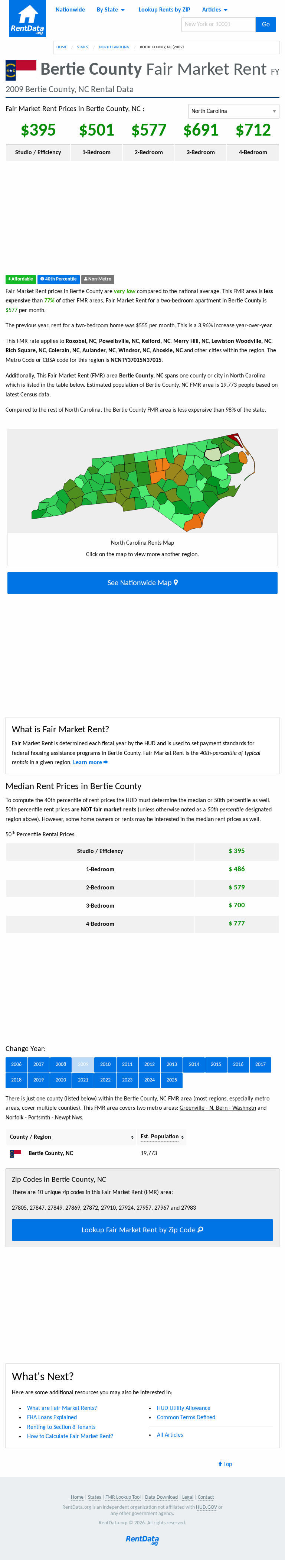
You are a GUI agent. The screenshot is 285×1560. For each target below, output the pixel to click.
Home (61, 47)
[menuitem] (70, 10)
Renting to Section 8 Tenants (61, 1427)
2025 (172, 1080)
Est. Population (160, 1137)
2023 (127, 1080)
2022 (105, 1080)
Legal (187, 1497)
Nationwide (70, 10)
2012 (149, 1064)
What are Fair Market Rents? (62, 1408)
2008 (61, 1064)
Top (227, 1464)
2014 (194, 1064)
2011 (127, 1064)
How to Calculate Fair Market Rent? (70, 1437)
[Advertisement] (142, 220)
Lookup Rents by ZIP (164, 10)
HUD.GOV (206, 1507)
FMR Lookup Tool (123, 1497)
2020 (61, 1080)
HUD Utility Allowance (183, 1408)
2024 (149, 1080)
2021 (83, 1080)
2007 (38, 1064)
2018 (16, 1080)
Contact (206, 1497)
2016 (238, 1064)
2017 (260, 1064)
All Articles (170, 1435)
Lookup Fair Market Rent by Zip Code (139, 1230)
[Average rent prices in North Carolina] (18, 1154)
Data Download (161, 1497)
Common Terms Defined (186, 1418)
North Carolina (114, 47)
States (83, 47)
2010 (105, 1064)
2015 (216, 1064)
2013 (172, 1064)
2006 (16, 1064)
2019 (38, 1080)
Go (266, 24)
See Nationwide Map (141, 583)
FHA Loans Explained (52, 1418)
